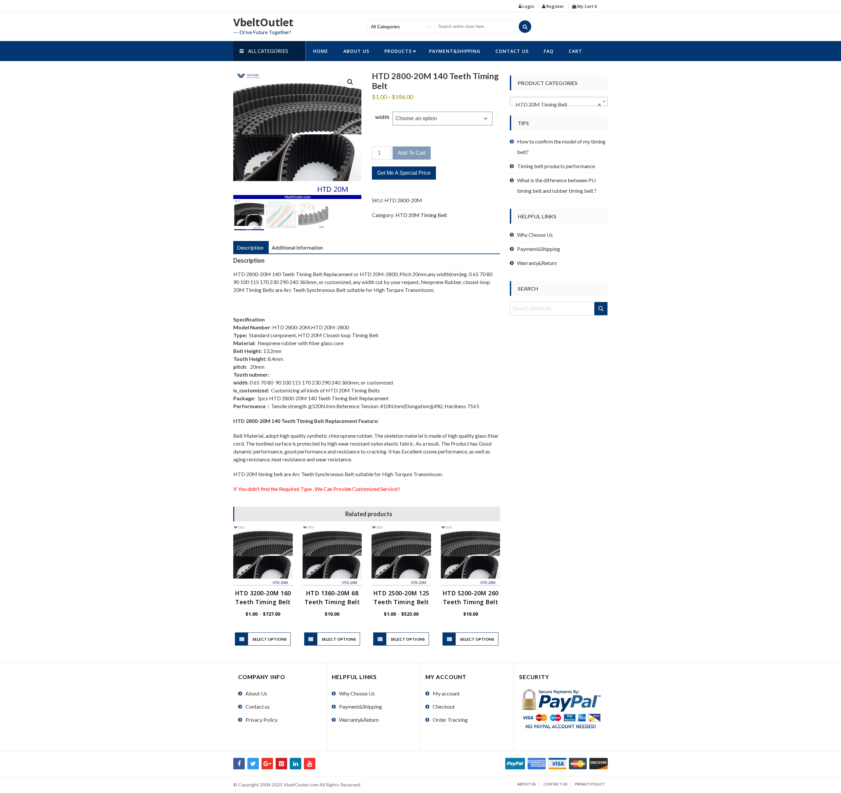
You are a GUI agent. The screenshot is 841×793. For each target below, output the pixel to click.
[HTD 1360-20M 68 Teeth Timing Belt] (332, 556)
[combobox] (559, 101)
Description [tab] (250, 247)
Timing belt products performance (556, 166)
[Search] (525, 26)
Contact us (512, 51)
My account (446, 693)
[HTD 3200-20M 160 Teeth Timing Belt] (263, 556)
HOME (320, 51)
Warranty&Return (537, 263)
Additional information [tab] (297, 247)
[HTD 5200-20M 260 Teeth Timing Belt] (470, 556)
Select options (269, 639)
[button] (350, 82)
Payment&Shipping (454, 51)
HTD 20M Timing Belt (421, 215)
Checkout (444, 706)
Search (601, 308)
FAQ (549, 51)
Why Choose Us (535, 234)
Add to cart (411, 153)
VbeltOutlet (263, 22)
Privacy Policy (261, 719)
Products (398, 51)
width (382, 117)
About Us (356, 51)
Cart (575, 51)
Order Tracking (450, 719)
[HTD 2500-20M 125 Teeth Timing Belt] (401, 556)
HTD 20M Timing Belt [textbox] (557, 104)
